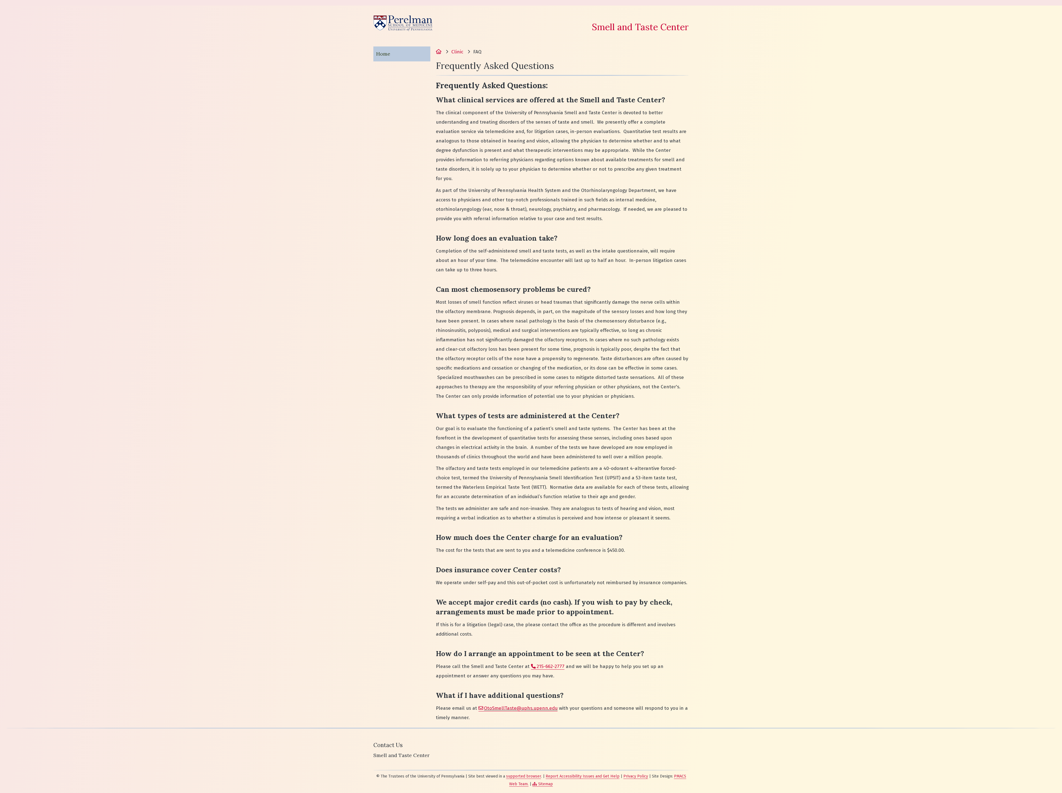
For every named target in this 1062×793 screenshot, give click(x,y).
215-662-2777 (550, 666)
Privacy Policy (635, 776)
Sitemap (545, 784)
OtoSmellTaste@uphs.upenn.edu (521, 708)
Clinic (457, 52)
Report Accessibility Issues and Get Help (583, 776)
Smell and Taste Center (640, 27)
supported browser (523, 776)
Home (383, 54)
